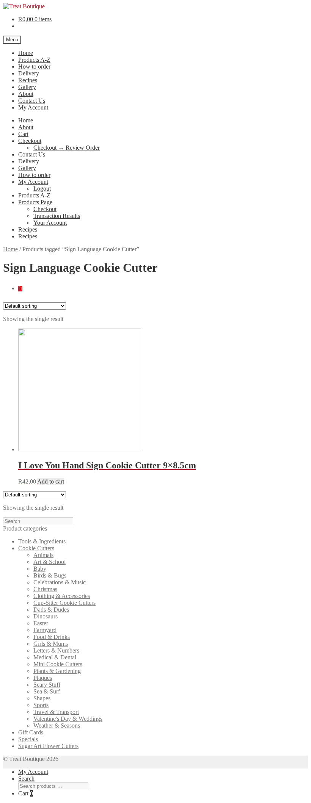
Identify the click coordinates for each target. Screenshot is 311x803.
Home (25, 53)
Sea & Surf (46, 691)
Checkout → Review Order (66, 147)
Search (26, 778)
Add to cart (50, 481)
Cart (23, 134)
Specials (28, 739)
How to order (34, 66)
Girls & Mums (50, 643)
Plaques (42, 678)
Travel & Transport (56, 712)
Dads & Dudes (51, 609)
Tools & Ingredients (42, 541)
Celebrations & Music (59, 582)
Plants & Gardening (57, 671)
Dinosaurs (45, 616)
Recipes (27, 80)
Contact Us (31, 100)
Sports (41, 705)
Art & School (49, 562)
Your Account (50, 222)
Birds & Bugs (49, 575)
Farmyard (45, 630)
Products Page (35, 202)
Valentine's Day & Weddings (67, 718)
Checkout (29, 141)
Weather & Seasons (56, 725)
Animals (43, 555)
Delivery (28, 73)
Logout (42, 188)
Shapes (41, 698)
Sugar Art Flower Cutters (48, 746)
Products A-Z (34, 59)
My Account (33, 107)
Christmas (45, 589)
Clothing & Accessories (61, 596)
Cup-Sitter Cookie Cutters (64, 603)
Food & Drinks (51, 637)
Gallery (27, 87)
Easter (40, 623)
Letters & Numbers (56, 650)
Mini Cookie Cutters (57, 664)
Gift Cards (30, 732)
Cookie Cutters (36, 548)
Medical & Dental (54, 657)
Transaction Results (56, 216)
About (25, 94)
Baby (39, 568)
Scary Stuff (46, 684)
